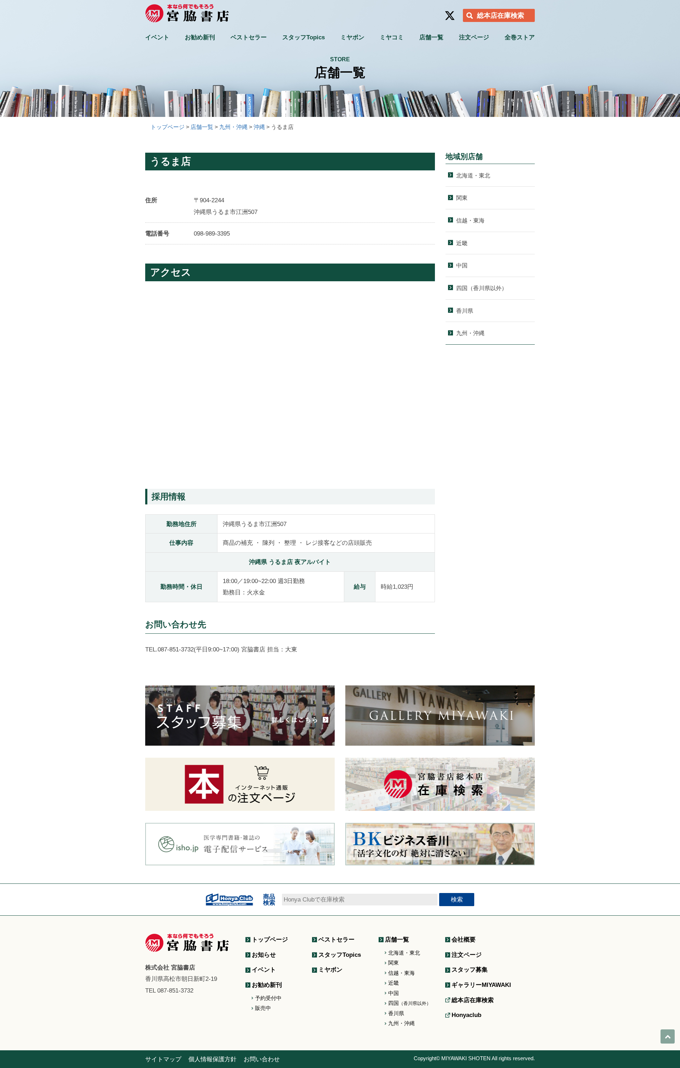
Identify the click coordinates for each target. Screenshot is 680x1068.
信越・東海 (470, 220)
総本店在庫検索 (500, 15)
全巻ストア (520, 37)
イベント (157, 37)
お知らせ (264, 954)
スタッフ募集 (470, 969)
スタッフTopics (303, 37)
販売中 (263, 1008)
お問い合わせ (262, 1059)
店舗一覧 (431, 37)
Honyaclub (466, 1014)
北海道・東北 (473, 175)
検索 (457, 899)
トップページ (270, 939)
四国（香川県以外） (481, 288)
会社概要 (464, 939)
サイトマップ (163, 1059)
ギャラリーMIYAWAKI (481, 984)
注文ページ (474, 37)
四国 (409, 1003)
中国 (462, 265)
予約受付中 (268, 998)
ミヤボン (352, 37)
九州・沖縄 (470, 333)
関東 (462, 197)
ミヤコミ (392, 37)
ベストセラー (249, 37)
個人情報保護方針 (212, 1059)
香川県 (464, 310)
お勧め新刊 (200, 37)
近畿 (462, 243)
